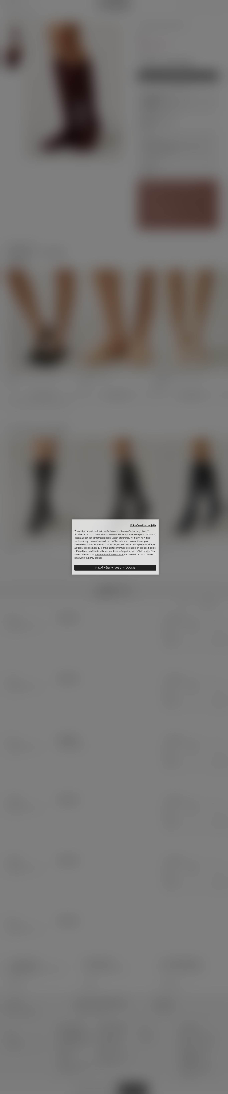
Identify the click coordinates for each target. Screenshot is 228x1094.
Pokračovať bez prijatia (143, 525)
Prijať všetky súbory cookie (115, 567)
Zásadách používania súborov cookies (97, 551)
